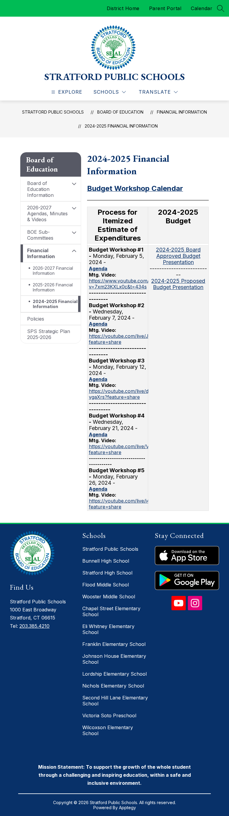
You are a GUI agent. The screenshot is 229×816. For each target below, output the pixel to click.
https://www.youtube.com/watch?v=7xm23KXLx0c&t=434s (127, 284)
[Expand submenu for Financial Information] (74, 251)
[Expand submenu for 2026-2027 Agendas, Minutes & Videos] (74, 208)
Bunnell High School (105, 561)
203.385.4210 (34, 626)
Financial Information (182, 111)
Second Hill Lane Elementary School (115, 701)
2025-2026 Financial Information (53, 287)
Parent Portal (165, 8)
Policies (35, 319)
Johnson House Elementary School (114, 659)
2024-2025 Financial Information (121, 125)
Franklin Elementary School (114, 644)
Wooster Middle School (108, 597)
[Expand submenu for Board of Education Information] (74, 183)
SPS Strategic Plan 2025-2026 (48, 334)
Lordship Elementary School (114, 674)
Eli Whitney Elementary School (108, 629)
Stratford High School (107, 573)
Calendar (201, 8)
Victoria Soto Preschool (109, 715)
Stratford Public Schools (53, 111)
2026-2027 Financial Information (53, 271)
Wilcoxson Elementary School (107, 730)
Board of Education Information (40, 189)
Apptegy (127, 807)
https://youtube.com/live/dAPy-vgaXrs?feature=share (124, 394)
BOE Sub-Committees (40, 235)
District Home (123, 8)
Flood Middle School (105, 585)
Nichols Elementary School (113, 686)
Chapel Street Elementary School (111, 611)
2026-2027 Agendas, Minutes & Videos (47, 213)
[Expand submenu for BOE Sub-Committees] (74, 232)
